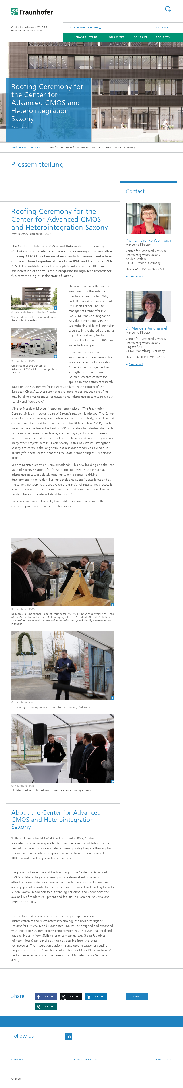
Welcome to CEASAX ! (25, 147)
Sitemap (162, 27)
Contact (140, 37)
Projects (163, 37)
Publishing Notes (86, 1059)
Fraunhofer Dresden (84, 27)
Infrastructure (85, 37)
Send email (136, 276)
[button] (46, 996)
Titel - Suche (168, 9)
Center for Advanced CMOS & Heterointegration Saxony (29, 29)
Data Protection (160, 1059)
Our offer (117, 37)
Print (137, 996)
